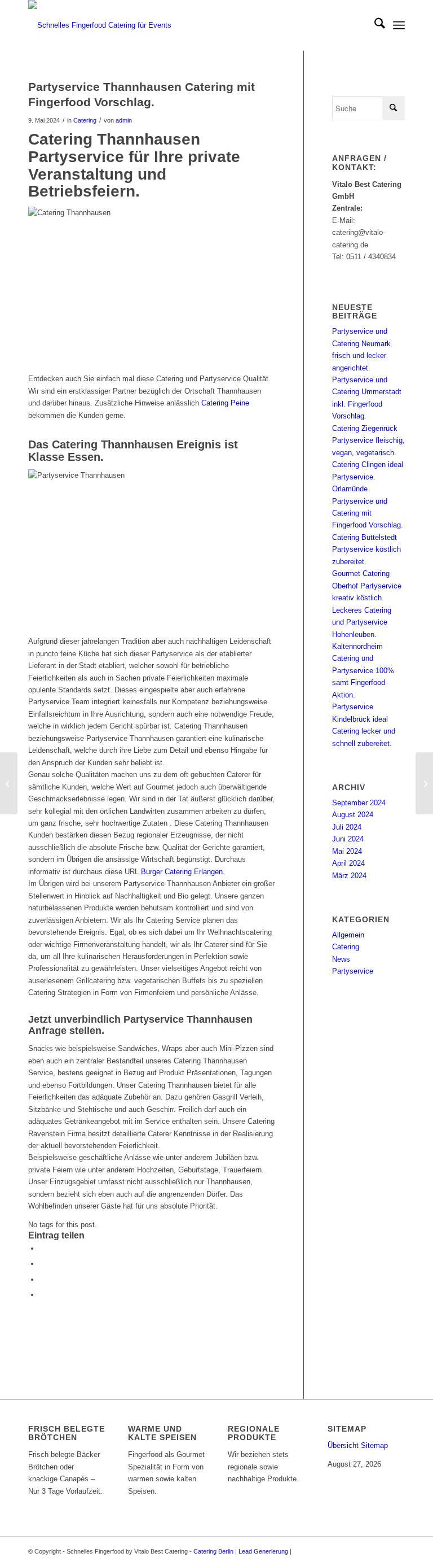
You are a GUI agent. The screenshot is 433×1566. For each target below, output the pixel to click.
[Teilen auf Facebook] (42, 1248)
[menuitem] (374, 25)
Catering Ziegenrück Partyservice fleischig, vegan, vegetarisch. (368, 440)
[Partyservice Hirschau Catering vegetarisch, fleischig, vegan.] (8, 783)
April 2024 (348, 863)
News (341, 959)
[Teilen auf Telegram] (42, 1294)
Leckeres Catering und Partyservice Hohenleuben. (361, 622)
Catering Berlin (213, 1551)
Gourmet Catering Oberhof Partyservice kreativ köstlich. (366, 585)
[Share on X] (42, 1263)
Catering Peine (225, 403)
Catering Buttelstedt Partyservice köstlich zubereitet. (366, 549)
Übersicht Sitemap (358, 1445)
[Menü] (399, 25)
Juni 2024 (348, 839)
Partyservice (352, 971)
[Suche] (374, 25)
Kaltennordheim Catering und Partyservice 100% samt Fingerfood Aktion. (363, 670)
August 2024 (352, 814)
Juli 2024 (346, 827)
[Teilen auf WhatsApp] (42, 1279)
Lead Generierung (263, 1551)
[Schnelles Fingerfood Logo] (104, 25)
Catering (84, 120)
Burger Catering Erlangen (182, 871)
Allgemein (348, 935)
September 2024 (359, 803)
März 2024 (349, 875)
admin (124, 120)
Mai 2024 (347, 851)
